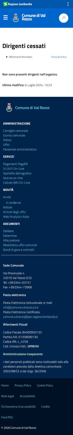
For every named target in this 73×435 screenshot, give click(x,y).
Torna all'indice (59, 57)
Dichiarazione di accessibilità (18, 406)
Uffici (6, 144)
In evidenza (13, 202)
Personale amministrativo (19, 149)
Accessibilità (27, 396)
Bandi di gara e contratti (18, 249)
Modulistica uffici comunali (20, 245)
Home (5, 385)
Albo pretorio (11, 240)
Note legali (7, 396)
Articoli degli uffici (14, 212)
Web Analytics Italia (16, 216)
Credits (45, 406)
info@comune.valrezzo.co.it (20, 307)
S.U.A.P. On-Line (13, 168)
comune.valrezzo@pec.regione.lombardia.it (30, 316)
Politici (7, 140)
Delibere (8, 231)
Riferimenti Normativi (20, 57)
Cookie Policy (45, 385)
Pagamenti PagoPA (15, 164)
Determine (10, 235)
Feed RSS (7, 417)
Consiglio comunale (15, 130)
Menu (5, 18)
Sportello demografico (17, 173)
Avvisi (7, 197)
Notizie (7, 207)
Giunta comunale (14, 135)
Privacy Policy (23, 385)
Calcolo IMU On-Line (16, 182)
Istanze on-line (13, 178)
